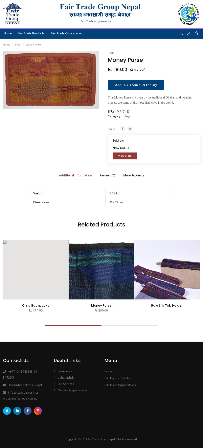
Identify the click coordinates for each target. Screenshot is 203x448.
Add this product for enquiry (136, 85)
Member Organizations (72, 390)
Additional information (75, 175)
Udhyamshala (66, 377)
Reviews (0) (107, 175)
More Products (133, 175)
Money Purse (101, 305)
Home (8, 33)
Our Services (66, 384)
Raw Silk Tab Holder (167, 305)
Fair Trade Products (31, 33)
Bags (18, 45)
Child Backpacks (35, 305)
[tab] (75, 175)
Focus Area (65, 371)
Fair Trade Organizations (67, 33)
